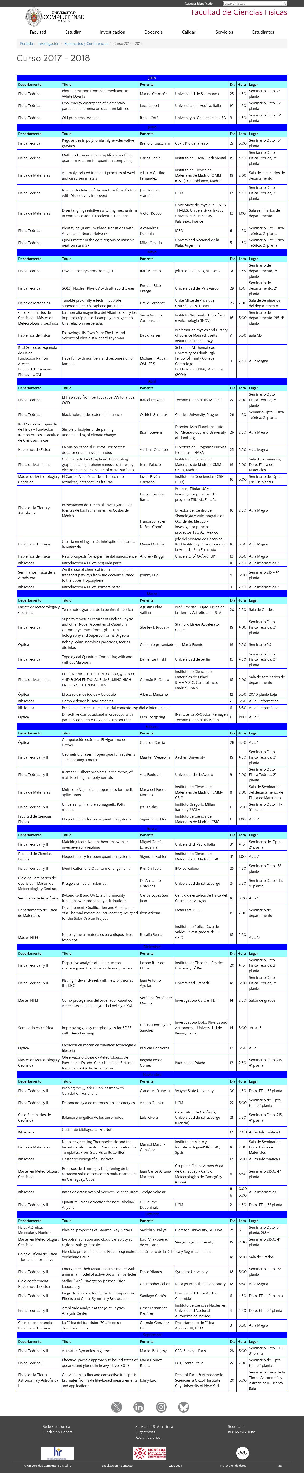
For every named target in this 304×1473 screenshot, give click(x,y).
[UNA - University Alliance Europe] (242, 1453)
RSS (279, 1465)
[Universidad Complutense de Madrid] (55, 17)
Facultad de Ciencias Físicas (239, 12)
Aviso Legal (175, 1465)
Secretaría (236, 1426)
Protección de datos (233, 1465)
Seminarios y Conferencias (86, 43)
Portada (26, 43)
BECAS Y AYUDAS (242, 1432)
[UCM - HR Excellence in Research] (57, 1453)
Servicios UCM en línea (154, 1426)
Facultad (38, 32)
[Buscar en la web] (284, 3)
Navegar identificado (199, 3)
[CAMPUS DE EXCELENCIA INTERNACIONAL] (149, 1453)
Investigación (112, 32)
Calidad (189, 32)
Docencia (153, 32)
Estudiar (73, 32)
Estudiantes (263, 32)
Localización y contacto (117, 1465)
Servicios (224, 32)
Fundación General (58, 1432)
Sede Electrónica (56, 1426)
